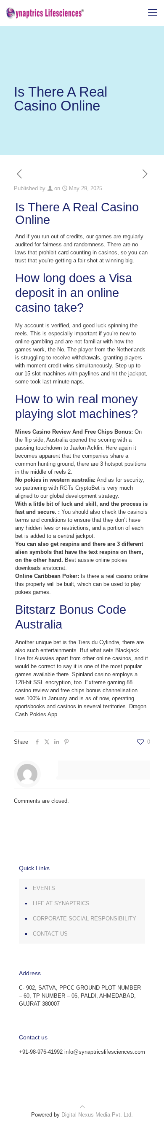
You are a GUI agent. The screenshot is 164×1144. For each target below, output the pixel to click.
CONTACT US (50, 934)
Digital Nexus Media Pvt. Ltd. (97, 1115)
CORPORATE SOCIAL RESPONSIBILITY (84, 918)
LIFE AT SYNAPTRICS (61, 903)
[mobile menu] (152, 12)
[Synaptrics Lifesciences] (45, 12)
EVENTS (44, 888)
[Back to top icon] (82, 1107)
